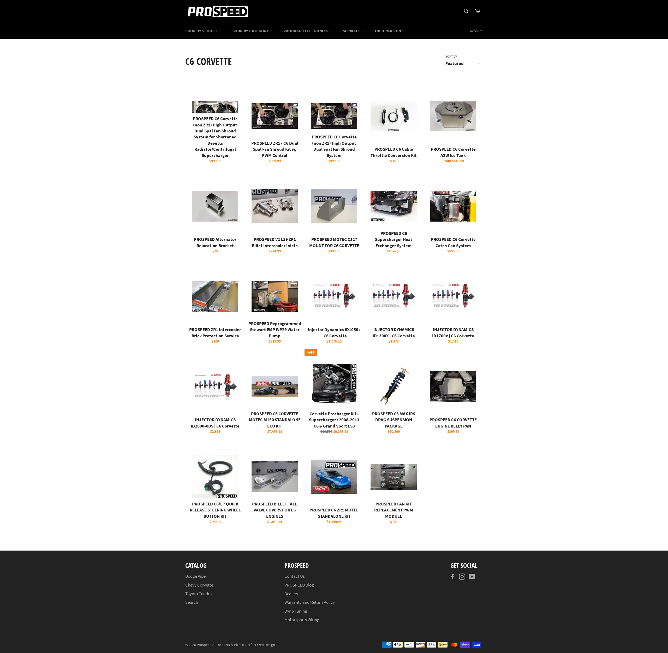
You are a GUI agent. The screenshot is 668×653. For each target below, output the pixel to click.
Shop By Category (251, 30)
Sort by (451, 56)
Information (388, 30)
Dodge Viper (196, 576)
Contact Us (294, 576)
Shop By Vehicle (202, 30)
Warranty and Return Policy (309, 602)
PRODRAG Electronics (306, 30)
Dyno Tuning (295, 611)
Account (476, 31)
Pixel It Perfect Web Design (254, 645)
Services (352, 30)
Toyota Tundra (198, 593)
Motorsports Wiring (301, 620)
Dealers (291, 593)
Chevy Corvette (199, 585)
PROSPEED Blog (299, 585)
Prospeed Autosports (213, 645)
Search (191, 602)
